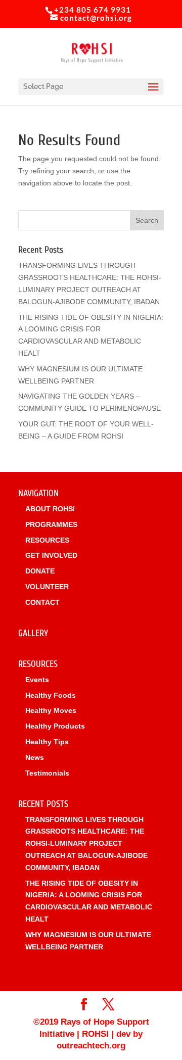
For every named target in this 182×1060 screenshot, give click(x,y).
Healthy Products (55, 726)
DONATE (40, 571)
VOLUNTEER (47, 587)
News (34, 757)
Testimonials (47, 773)
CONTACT (42, 602)
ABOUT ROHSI (50, 509)
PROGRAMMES (51, 524)
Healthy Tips (47, 742)
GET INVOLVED (51, 555)
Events (37, 680)
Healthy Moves (50, 710)
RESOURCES (47, 540)
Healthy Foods (50, 695)
